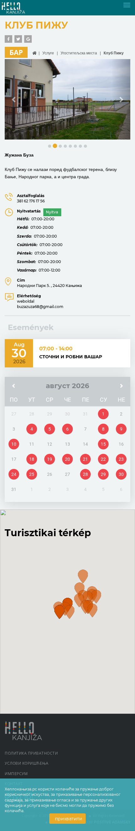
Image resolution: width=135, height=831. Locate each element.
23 (121, 459)
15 (103, 444)
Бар (16, 52)
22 (103, 459)
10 (13, 444)
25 (31, 474)
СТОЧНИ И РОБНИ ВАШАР (70, 357)
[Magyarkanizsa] (18, 7)
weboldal (25, 301)
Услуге (48, 53)
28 (85, 474)
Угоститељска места (79, 53)
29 (103, 474)
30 (121, 474)
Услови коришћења (26, 763)
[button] (14, 99)
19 (49, 459)
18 (31, 459)
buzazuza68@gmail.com (40, 306)
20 (67, 459)
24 (13, 474)
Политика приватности (31, 753)
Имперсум (16, 773)
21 (85, 459)
